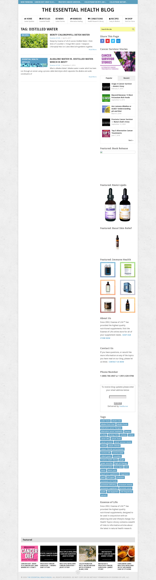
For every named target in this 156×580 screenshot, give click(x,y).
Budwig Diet (113, 435)
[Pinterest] (108, 41)
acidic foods (105, 421)
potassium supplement (109, 488)
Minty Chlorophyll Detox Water (70, 34)
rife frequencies (126, 492)
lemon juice (112, 470)
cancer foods (116, 439)
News (60, 20)
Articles (44, 20)
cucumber (117, 456)
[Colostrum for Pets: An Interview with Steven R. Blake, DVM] (87, 554)
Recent (127, 78)
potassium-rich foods (109, 481)
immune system (106, 467)
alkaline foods (122, 424)
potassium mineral (125, 485)
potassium (120, 477)
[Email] (118, 41)
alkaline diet (116, 421)
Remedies (76, 20)
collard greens (106, 456)
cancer (131, 435)
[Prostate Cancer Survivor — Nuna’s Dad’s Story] (48, 554)
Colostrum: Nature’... (118, 2)
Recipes (114, 20)
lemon (103, 470)
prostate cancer (126, 488)
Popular (109, 78)
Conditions (96, 20)
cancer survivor (106, 442)
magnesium (124, 474)
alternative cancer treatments (112, 431)
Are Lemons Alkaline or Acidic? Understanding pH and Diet (121, 108)
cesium (103, 446)
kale (126, 467)
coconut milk (105, 453)
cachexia (123, 435)
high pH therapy (121, 463)
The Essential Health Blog (78, 10)
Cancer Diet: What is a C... (45, 2)
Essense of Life (55, 38)
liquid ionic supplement (109, 474)
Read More (93, 49)
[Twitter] (113, 41)
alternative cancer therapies (111, 428)
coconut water (118, 453)
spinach (104, 495)
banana (127, 431)
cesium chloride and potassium (112, 449)
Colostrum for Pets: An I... (95, 2)
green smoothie (107, 463)
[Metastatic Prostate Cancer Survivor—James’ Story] (106, 554)
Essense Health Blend (109, 460)
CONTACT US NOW (116, 362)
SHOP (130, 20)
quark (103, 492)
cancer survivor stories (123, 442)
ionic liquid (119, 467)
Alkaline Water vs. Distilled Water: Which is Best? (71, 60)
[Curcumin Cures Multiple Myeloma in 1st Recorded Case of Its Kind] (126, 554)
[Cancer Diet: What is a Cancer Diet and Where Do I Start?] (29, 554)
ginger (121, 460)
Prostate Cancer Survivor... (69, 2)
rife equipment (113, 492)
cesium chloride (114, 446)
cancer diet (105, 439)
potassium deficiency (108, 485)
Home (29, 20)
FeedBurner (123, 406)
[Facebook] (102, 41)
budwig (104, 435)
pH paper (110, 477)
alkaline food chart (108, 424)
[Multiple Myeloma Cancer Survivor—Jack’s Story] (68, 554)
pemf (103, 477)
